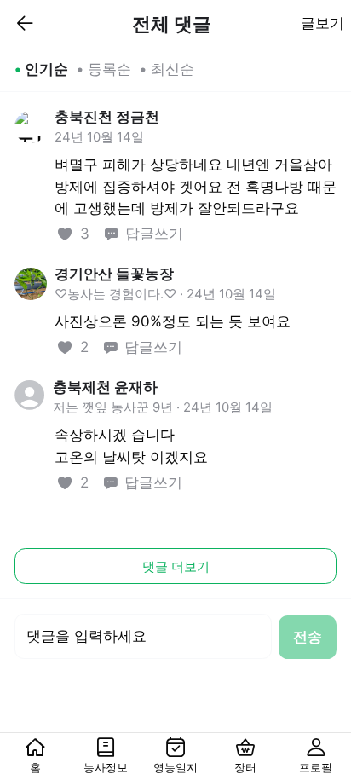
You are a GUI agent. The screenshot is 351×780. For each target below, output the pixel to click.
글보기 (322, 23)
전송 (307, 636)
